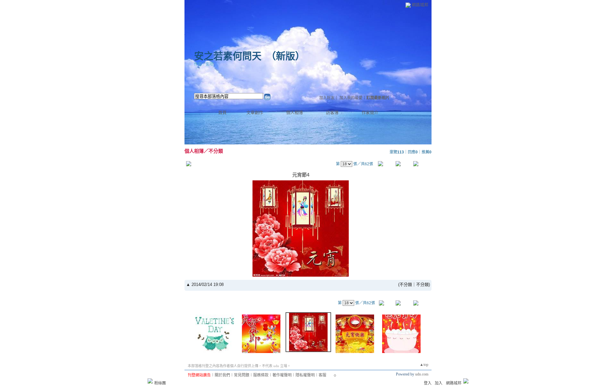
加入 (438, 383)
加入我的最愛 (351, 98)
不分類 (216, 151)
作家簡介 (370, 112)
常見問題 (241, 375)
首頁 (222, 112)
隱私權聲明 (305, 375)
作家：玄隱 (203, 64)
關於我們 (222, 375)
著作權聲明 (282, 375)
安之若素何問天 (227, 56)
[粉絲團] (150, 381)
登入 (428, 383)
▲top (424, 364)
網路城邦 (420, 4)
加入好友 (327, 98)
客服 (322, 375)
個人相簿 (294, 112)
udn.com (421, 374)
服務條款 (261, 375)
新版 (285, 56)
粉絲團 (160, 383)
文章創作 (254, 112)
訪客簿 (332, 112)
